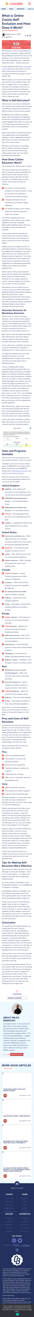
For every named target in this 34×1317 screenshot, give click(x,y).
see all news (8, 1068)
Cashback (9, 1228)
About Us (24, 1218)
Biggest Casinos (9, 1208)
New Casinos (9, 1201)
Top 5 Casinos (9, 1198)
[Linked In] (9, 1054)
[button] (17, 998)
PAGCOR (8, 691)
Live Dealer (25, 1211)
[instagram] (14, 1240)
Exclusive (9, 1231)
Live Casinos (9, 1205)
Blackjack (24, 1205)
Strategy (20, 9)
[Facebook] (6, 1054)
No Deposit (9, 1221)
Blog (11, 9)
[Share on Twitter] (28, 35)
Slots (24, 1201)
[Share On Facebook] (26, 35)
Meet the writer (16, 1054)
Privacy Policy (25, 1224)
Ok (17, 1314)
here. (28, 898)
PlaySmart (8, 573)
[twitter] (20, 1240)
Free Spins (9, 1218)
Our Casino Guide (25, 1231)
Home (3, 9)
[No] (32, 1310)
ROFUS (7, 626)
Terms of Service (24, 1228)
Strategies (17, 994)
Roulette (24, 1208)
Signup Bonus (9, 1224)
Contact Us (25, 1221)
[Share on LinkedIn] (31, 35)
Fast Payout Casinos (9, 1211)
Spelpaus (8, 617)
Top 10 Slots (24, 1198)
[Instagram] (4, 1054)
